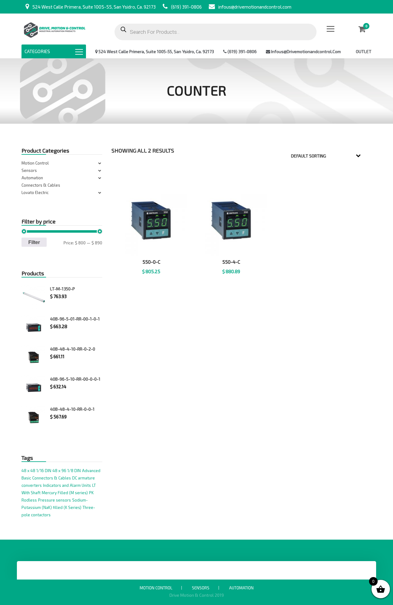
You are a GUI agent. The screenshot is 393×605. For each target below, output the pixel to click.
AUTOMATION (241, 587)
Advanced (91, 470)
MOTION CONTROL (156, 587)
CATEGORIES (37, 51)
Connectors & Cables (40, 185)
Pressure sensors (54, 500)
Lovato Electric (35, 192)
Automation (32, 177)
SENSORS (200, 587)
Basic (26, 477)
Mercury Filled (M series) (65, 492)
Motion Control (35, 163)
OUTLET (364, 51)
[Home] (54, 29)
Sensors (29, 170)
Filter (34, 242)
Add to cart (151, 278)
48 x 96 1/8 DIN (67, 470)
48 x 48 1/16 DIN (36, 470)
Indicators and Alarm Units (67, 485)
